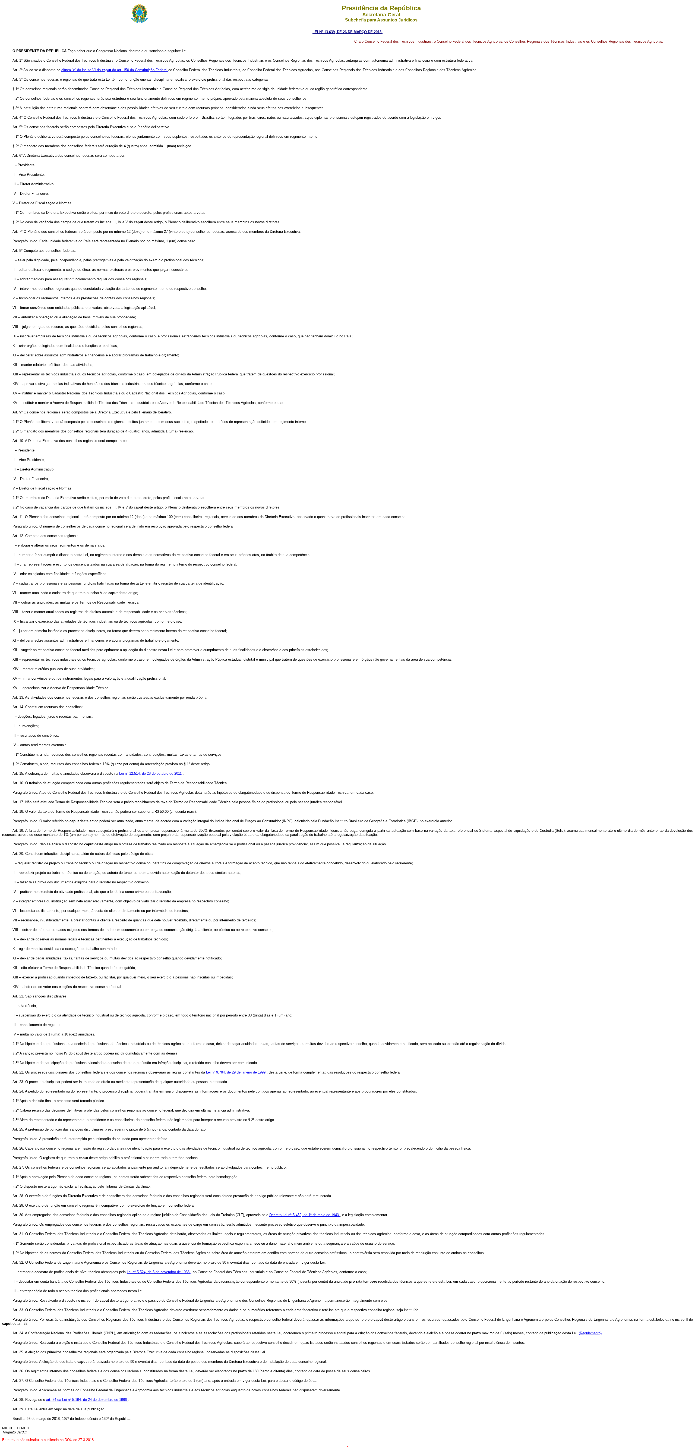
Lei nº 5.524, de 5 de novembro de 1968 (159, 1272)
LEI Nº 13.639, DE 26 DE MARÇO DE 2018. (347, 32)
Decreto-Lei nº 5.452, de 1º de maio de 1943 (304, 1215)
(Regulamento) (590, 1333)
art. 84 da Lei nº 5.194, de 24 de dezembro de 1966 (87, 1400)
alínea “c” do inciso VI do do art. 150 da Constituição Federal (114, 70)
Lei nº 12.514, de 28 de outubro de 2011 (151, 773)
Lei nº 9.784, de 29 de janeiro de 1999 (236, 1072)
